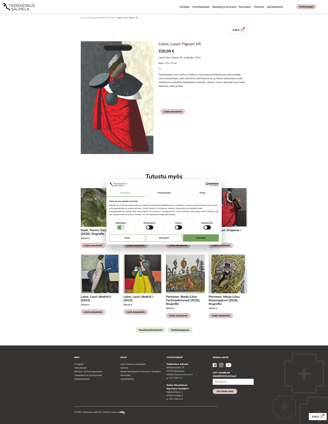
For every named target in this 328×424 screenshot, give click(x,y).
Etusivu (84, 17)
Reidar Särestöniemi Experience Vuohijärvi (140, 371)
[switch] (149, 227)
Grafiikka (101, 17)
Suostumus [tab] (125, 193)
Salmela (124, 367)
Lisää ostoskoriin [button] (93, 245)
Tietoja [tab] (202, 193)
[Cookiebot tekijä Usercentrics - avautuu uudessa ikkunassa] (207, 184)
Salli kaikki (201, 238)
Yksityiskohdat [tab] (164, 193)
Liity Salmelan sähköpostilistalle (224, 374)
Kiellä (127, 238)
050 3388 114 (176, 378)
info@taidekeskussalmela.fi (180, 374)
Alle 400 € (111, 17)
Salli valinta (164, 238)
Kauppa (92, 17)
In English (78, 364)
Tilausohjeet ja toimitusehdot (88, 375)
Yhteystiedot (80, 367)
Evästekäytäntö (81, 379)
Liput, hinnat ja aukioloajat (133, 364)
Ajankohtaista (127, 379)
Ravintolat (125, 375)
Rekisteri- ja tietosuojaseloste (88, 371)
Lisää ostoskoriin (173, 111)
